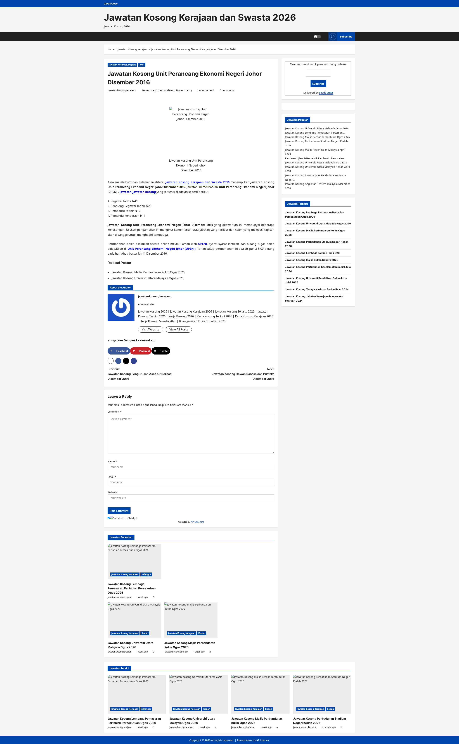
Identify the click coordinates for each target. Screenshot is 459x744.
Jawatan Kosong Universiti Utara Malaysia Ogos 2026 (318, 223)
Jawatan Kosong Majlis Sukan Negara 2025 (311, 259)
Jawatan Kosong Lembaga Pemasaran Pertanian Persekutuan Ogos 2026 (132, 588)
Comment (114, 411)
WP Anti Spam (197, 521)
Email (112, 476)
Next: (243, 374)
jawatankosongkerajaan (122, 90)
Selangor (146, 574)
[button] (111, 361)
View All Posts (178, 329)
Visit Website (150, 329)
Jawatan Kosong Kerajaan (122, 64)
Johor (141, 64)
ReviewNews (244, 740)
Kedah (144, 633)
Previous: (140, 374)
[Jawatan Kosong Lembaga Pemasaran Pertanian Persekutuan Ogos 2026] (134, 561)
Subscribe (346, 36)
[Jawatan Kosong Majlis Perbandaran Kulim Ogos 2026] (191, 620)
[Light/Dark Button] (317, 36)
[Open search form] (325, 36)
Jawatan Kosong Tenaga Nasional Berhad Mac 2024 (317, 289)
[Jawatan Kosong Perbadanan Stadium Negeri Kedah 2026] (322, 694)
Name (112, 461)
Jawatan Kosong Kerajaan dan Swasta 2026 (200, 17)
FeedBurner (326, 92)
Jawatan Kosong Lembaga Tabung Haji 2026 (312, 252)
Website (112, 492)
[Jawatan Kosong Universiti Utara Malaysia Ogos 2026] (134, 620)
